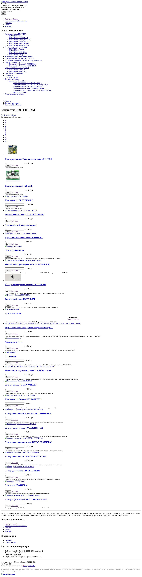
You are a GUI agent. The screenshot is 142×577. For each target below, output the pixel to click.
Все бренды (5, 115)
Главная (8, 101)
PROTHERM (13, 77)
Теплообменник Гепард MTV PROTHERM (24, 214)
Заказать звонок (73, 319)
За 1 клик (14, 165)
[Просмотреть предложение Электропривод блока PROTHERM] (18, 381)
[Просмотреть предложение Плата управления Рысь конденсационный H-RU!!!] (13, 155)
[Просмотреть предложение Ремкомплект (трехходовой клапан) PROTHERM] (23, 260)
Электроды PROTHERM (16, 485)
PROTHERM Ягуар (16, 55)
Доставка (8, 23)
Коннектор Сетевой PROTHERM (20, 299)
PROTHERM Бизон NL (17, 70)
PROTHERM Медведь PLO (19, 43)
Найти (3, 13)
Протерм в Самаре (11, 19)
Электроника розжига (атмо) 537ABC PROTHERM (28, 442)
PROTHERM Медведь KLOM (19, 40)
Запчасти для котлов (12, 79)
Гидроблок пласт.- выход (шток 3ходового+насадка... (29, 328)
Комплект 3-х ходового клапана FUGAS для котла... (28, 370)
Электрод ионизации (14, 250)
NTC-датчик (10, 356)
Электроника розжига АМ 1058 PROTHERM (25, 456)
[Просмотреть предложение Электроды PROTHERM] (14, 481)
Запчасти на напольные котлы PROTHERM (28, 88)
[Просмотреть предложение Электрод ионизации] (13, 246)
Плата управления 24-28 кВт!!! (19, 186)
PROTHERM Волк (15, 36)
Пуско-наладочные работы (14, 94)
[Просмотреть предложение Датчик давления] (12, 309)
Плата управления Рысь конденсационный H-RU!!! (28, 159)
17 (6, 139)
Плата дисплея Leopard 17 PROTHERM (23, 399)
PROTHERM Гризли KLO (18, 38)
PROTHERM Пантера (17, 51)
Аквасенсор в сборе (13, 342)
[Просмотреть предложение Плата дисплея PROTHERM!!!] (16, 196)
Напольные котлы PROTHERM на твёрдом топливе (23, 60)
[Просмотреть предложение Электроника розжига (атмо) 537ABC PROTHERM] (24, 438)
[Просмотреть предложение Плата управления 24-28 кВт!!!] (13, 182)
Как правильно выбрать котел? (16, 21)
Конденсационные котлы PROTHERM (19, 56)
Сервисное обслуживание (14, 73)
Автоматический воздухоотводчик (20, 225)
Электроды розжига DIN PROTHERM (22, 471)
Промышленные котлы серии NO (17, 68)
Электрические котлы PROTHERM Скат (19, 58)
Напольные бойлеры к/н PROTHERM (22, 64)
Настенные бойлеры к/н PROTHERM (22, 66)
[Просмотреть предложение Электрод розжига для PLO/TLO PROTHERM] (22, 495)
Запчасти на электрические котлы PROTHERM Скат (32, 90)
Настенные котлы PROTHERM (16, 47)
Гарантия (8, 540)
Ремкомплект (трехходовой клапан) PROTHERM (27, 264)
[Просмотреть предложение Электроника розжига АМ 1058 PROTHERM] (22, 452)
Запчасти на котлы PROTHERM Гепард (27, 83)
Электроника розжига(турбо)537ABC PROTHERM (28, 413)
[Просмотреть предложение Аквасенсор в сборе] (13, 338)
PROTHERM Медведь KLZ (19, 41)
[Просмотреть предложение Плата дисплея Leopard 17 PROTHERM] (20, 395)
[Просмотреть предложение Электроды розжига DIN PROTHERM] (19, 467)
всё (6, 141)
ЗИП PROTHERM (19, 92)
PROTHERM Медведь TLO (19, 45)
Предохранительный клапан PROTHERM (24, 238)
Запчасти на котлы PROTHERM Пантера (28, 86)
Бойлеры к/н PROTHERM (14, 62)
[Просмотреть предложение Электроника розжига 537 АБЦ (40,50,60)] (20, 424)
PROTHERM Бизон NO (17, 71)
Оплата (7, 25)
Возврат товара (10, 542)
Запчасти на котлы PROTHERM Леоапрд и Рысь (30, 85)
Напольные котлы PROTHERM (16, 34)
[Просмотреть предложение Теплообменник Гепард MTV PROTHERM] (21, 210)
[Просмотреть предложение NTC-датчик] (10, 352)
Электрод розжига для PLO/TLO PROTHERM (26, 499)
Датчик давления (13, 313)
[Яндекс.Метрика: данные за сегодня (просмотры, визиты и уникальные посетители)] (8, 574)
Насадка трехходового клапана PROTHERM (25, 285)
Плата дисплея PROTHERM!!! (19, 200)
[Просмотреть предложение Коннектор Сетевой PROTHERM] (17, 295)
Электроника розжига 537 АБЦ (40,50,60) (24, 428)
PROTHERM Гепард (16, 49)
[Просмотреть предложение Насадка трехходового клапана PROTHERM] (13, 281)
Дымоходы (9, 75)
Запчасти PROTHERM (17, 81)
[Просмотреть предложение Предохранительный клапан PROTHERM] (20, 233)
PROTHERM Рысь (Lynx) (18, 53)
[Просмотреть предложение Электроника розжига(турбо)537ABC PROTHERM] (24, 409)
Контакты (8, 26)
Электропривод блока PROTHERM (21, 385)
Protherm (13, 115)
